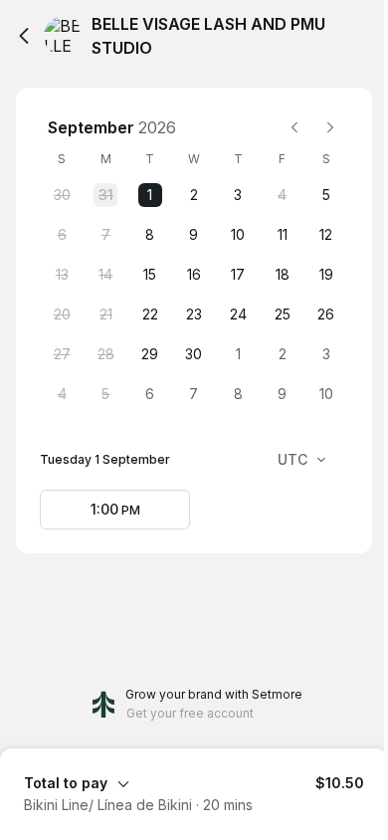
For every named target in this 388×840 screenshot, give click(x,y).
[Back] (24, 36)
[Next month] (330, 127)
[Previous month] (294, 127)
